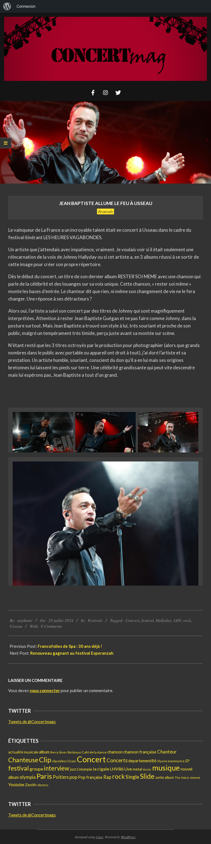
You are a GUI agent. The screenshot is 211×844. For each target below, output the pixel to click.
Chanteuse (23, 760)
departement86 (142, 760)
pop (73, 777)
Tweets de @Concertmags (32, 721)
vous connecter (45, 690)
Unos (99, 837)
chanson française (139, 751)
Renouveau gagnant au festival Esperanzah (72, 653)
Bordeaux (74, 752)
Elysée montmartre (171, 761)
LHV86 (116, 768)
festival (147, 620)
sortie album (164, 777)
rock (187, 620)
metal (137, 769)
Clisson (71, 761)
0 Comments (51, 626)
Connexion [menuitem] (25, 6)
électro (42, 785)
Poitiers (61, 777)
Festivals (105, 211)
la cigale (101, 768)
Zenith (31, 784)
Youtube (16, 784)
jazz (73, 769)
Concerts (117, 760)
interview (56, 768)
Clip (45, 759)
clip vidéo (59, 761)
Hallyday (163, 620)
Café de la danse (94, 752)
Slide (147, 776)
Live (128, 768)
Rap (107, 777)
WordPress (128, 837)
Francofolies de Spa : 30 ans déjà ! (70, 646)
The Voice (182, 777)
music (147, 769)
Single (132, 777)
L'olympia (84, 769)
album (44, 751)
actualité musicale (23, 752)
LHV (177, 620)
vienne (195, 777)
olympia (28, 777)
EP (187, 761)
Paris (44, 776)
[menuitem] (7, 6)
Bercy (54, 752)
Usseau (16, 626)
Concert (132, 620)
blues (63, 752)
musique (166, 767)
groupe (36, 768)
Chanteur (167, 752)
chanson (115, 751)
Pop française (90, 777)
